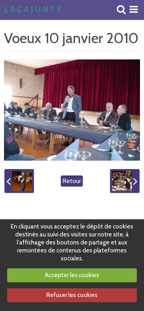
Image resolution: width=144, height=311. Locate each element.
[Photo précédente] (19, 181)
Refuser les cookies (72, 295)
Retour (72, 181)
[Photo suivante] (125, 181)
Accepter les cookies (72, 275)
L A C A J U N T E (32, 9)
